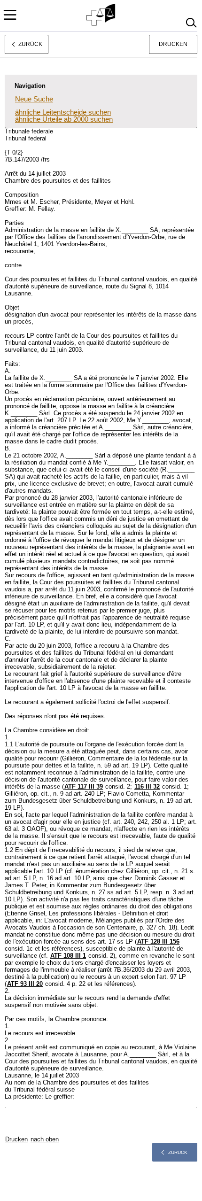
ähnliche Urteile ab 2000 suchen (64, 119)
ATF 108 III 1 (68, 955)
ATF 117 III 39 (83, 786)
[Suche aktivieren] (191, 22)
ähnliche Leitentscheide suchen (63, 112)
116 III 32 (147, 786)
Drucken (173, 44)
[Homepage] (101, 15)
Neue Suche (34, 99)
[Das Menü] (9, 15)
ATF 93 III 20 (25, 983)
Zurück (177, 1152)
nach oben (45, 1139)
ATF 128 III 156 (158, 941)
